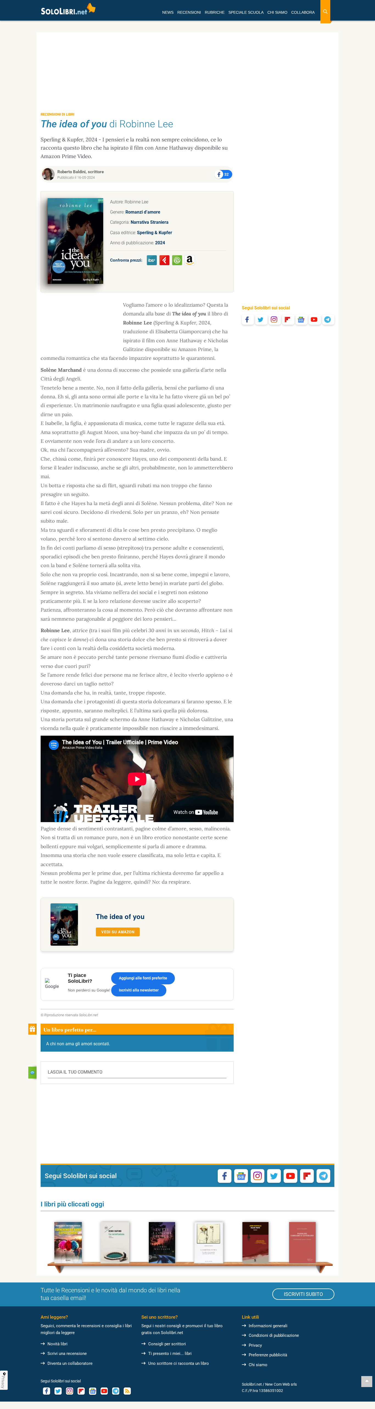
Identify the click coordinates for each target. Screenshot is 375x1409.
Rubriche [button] (215, 12)
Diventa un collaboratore (70, 1363)
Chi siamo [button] (277, 12)
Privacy (255, 1345)
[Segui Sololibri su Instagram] (275, 319)
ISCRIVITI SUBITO (303, 1294)
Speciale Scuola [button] (246, 12)
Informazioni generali (268, 1325)
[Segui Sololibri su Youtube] (315, 319)
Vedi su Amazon (117, 931)
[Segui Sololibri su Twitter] (261, 319)
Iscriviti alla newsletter (139, 990)
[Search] (325, 11)
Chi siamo (258, 1364)
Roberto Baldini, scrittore (80, 171)
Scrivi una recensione (67, 1353)
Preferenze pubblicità (268, 1354)
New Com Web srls (281, 1384)
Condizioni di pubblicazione (274, 1335)
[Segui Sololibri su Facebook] (248, 319)
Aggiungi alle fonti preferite (143, 978)
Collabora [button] (303, 12)
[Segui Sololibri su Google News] (302, 319)
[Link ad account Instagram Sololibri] (69, 1391)
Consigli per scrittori (167, 1343)
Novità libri (57, 1343)
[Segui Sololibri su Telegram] (328, 319)
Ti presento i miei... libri (170, 1353)
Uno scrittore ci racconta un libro (178, 1363)
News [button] (167, 12)
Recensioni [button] (189, 12)
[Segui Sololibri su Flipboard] (288, 319)
